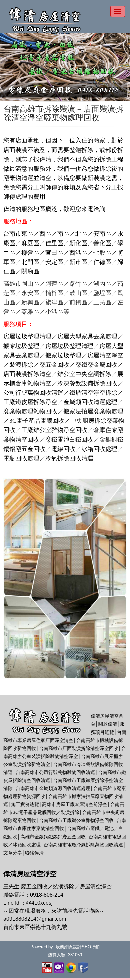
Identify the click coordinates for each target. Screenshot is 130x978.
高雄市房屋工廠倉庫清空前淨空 (74, 804)
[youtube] (47, 967)
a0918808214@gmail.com (34, 919)
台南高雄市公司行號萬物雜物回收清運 (55, 772)
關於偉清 (107, 724)
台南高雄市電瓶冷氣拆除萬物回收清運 (83, 844)
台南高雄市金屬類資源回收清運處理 (53, 788)
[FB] (83, 967)
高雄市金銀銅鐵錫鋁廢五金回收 (53, 836)
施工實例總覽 (25, 804)
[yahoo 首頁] (59, 967)
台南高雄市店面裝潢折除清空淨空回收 (78, 748)
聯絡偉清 (34, 852)
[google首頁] (71, 967)
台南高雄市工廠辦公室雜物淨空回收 (76, 820)
